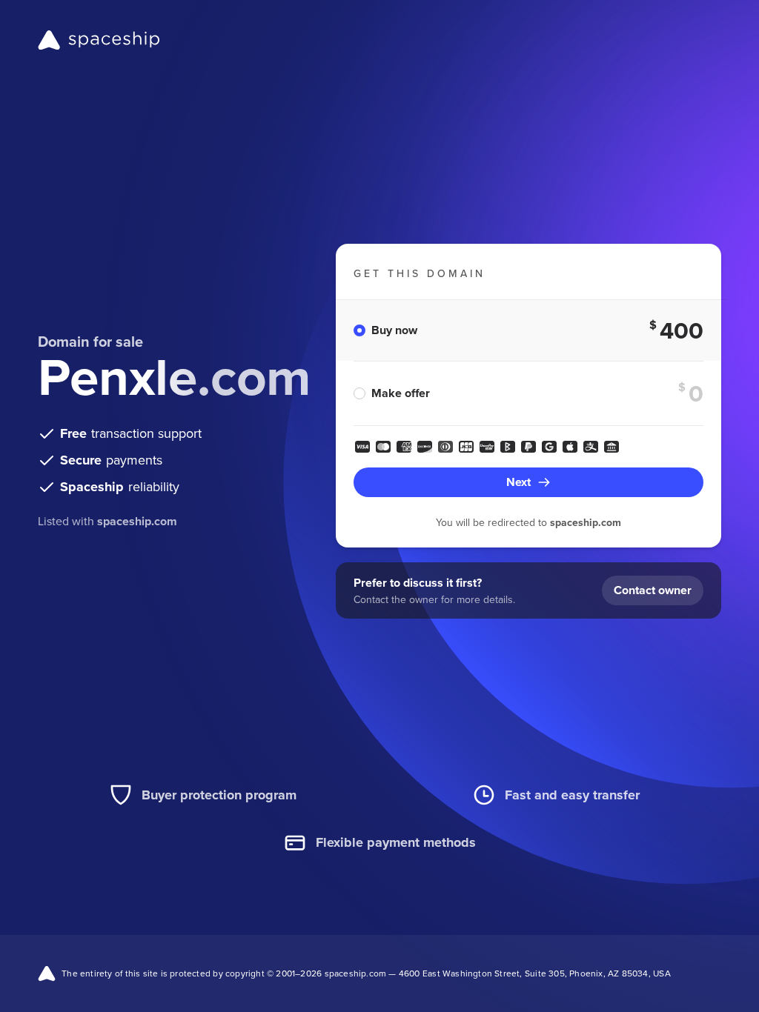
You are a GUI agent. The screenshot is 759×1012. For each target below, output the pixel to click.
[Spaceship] (99, 40)
